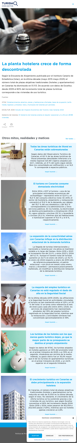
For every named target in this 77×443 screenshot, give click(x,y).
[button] (73, 418)
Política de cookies (39, 439)
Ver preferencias (65, 435)
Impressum (66, 439)
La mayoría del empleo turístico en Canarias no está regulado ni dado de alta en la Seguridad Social (51, 290)
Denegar (49, 435)
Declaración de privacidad (54, 439)
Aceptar (35, 435)
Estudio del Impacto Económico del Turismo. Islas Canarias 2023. (39, 110)
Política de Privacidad (23, 433)
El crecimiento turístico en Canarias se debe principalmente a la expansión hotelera (51, 383)
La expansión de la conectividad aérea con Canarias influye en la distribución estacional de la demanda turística (51, 239)
